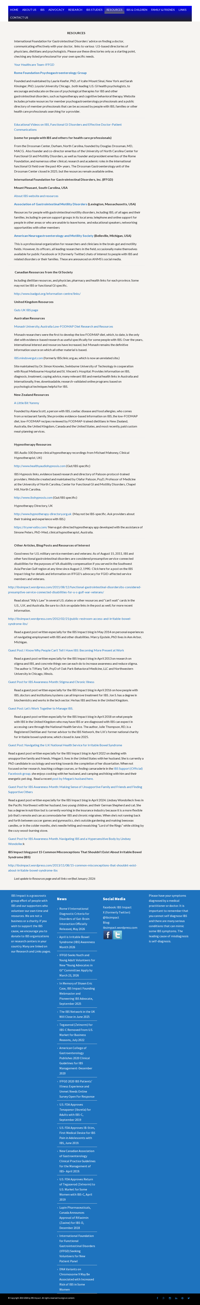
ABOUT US (29, 9)
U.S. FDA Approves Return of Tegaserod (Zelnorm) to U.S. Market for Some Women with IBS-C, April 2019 (77, 1189)
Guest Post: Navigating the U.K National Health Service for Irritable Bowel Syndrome (65, 745)
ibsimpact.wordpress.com (120, 927)
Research (22, 951)
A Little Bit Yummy (26, 403)
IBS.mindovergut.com (28, 358)
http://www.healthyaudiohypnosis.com (40, 466)
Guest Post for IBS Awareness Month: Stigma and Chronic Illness (51, 682)
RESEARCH (75, 9)
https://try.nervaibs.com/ (30, 527)
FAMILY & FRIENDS (163, 9)
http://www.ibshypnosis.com (33, 497)
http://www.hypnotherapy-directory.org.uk (42, 514)
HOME (14, 9)
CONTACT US (19, 17)
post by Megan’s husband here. (72, 778)
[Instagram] (170, 1298)
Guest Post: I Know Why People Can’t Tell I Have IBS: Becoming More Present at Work (66, 650)
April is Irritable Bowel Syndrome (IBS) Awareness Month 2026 (77, 942)
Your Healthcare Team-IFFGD (34, 64)
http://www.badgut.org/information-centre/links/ (47, 293)
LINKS (183, 9)
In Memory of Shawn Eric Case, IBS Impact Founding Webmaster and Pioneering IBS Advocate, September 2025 (77, 993)
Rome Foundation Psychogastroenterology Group (50, 73)
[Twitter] (189, 1298)
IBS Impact (124, 907)
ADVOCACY (56, 9)
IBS (42, 9)
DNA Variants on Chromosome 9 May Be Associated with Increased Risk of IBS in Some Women (76, 1279)
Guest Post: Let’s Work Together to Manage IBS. (40, 708)
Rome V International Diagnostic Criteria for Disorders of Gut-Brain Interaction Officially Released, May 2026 (74, 919)
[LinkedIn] (176, 1298)
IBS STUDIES (94, 9)
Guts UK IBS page (26, 310)
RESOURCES (114, 9)
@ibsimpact (111, 917)
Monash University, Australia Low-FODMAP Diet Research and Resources (63, 326)
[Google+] (164, 1298)
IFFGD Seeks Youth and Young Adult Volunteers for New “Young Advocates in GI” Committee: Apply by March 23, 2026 (77, 965)
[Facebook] (157, 1298)
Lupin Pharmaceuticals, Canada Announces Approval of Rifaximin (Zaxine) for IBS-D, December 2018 (75, 1218)
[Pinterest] (182, 1298)
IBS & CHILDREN (136, 9)
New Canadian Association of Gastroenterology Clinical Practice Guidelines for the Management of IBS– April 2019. (77, 1161)
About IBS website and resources (36, 196)
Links (38, 951)
